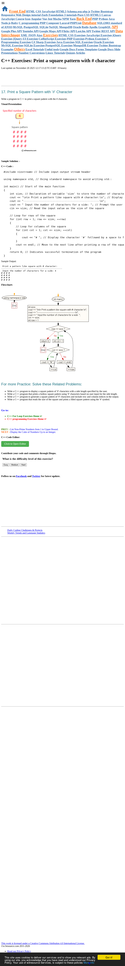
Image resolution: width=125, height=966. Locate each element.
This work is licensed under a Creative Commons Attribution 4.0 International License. (43, 943)
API (115, 27)
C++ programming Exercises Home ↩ (26, 419)
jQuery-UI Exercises (25, 38)
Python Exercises (95, 38)
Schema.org (74, 11)
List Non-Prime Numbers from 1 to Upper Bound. (33, 429)
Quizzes (70, 52)
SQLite (43, 27)
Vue (44, 18)
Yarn (73, 18)
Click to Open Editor (15, 444)
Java (112, 18)
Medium (14, 465)
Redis (85, 27)
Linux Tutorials (55, 52)
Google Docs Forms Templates (78, 49)
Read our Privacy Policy (19, 951)
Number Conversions (31, 52)
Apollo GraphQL (100, 27)
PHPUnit (76, 23)
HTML (30, 11)
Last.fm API (83, 31)
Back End (84, 19)
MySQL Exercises (12, 45)
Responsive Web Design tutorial (21, 15)
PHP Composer (49, 23)
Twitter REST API (103, 31)
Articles (80, 52)
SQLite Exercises (34, 45)
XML (24, 35)
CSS (38, 11)
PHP (95, 18)
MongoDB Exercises (85, 45)
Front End (17, 11)
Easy (6, 465)
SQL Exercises (84, 42)
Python (103, 18)
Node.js (6, 23)
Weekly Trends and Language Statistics (26, 533)
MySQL (18, 27)
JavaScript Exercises (99, 35)
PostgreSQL (31, 27)
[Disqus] (62, 667)
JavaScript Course (12, 18)
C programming (29, 23)
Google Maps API (50, 31)
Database (89, 23)
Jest (50, 18)
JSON (32, 35)
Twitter (36, 476)
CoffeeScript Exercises (52, 38)
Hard (23, 465)
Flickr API (68, 31)
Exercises (50, 35)
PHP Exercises (76, 38)
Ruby (14, 23)
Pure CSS (83, 15)
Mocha (57, 18)
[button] (62, 3)
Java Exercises (65, 42)
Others (19, 49)
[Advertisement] (37, 81)
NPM (65, 18)
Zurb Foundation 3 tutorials (59, 15)
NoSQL (54, 27)
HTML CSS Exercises (72, 35)
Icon (27, 18)
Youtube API (30, 31)
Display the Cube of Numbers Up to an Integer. (33, 432)
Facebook (21, 476)
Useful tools (52, 49)
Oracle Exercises (104, 42)
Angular (36, 18)
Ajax (39, 35)
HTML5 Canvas (100, 15)
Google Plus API (11, 31)
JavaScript (48, 11)
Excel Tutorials (34, 49)
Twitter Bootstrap (102, 11)
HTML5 (61, 11)
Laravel (65, 23)
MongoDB (65, 27)
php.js (86, 11)
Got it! (108, 957)
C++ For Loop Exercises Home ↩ (24, 416)
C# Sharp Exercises (44, 42)
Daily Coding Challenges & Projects (24, 530)
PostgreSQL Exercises (59, 45)
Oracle (77, 27)
